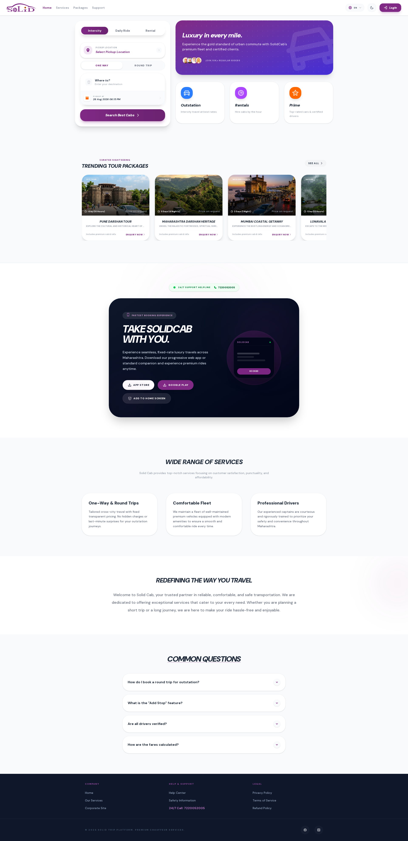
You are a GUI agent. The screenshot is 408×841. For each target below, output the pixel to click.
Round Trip (143, 65)
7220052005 (226, 287)
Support (98, 8)
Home (47, 8)
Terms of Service (264, 800)
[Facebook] (305, 830)
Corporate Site (95, 808)
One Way (101, 65)
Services (62, 8)
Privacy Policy (262, 793)
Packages (80, 8)
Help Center (177, 793)
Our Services (94, 800)
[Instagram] (318, 830)
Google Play (178, 385)
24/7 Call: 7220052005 (187, 808)
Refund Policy (262, 808)
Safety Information (182, 800)
